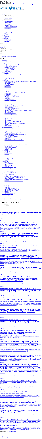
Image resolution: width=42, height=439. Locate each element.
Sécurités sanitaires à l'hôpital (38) (7, 194)
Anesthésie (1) (7, 91)
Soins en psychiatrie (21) (8, 120)
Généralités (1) (7, 77)
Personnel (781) (5, 161)
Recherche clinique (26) (8, 145)
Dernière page (13, 431)
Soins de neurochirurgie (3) (9, 111)
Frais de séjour (7, 31)
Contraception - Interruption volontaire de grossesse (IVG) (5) (14, 176)
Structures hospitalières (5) (9, 149)
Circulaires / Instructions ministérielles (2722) (9, 56)
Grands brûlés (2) (7, 98)
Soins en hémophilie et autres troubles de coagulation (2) (14, 117)
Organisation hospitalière (9, 21)
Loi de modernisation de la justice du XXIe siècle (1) (13, 139)
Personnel (6, 23)
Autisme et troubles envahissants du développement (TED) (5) (15, 92)
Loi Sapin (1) (7, 141)
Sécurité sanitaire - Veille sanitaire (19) (11, 188)
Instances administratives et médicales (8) (11, 136)
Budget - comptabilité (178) (9, 129)
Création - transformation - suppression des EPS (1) (13, 132)
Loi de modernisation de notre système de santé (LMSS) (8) (14, 140)
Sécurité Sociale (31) (8, 87)
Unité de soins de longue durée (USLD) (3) (12, 126)
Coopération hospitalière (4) (9, 131)
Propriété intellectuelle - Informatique (10, 27)
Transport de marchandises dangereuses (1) (11, 190)
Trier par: (1, 204)
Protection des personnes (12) (9, 184)
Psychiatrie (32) (5, 170)
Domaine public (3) (8, 75)
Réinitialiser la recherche (8, 18)
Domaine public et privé (8, 30)
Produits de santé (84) (8, 183)
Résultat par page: (3, 205)
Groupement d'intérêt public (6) (10, 67)
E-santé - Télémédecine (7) (9, 125)
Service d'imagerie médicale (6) (10, 109)
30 (10, 431)
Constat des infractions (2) (9, 158)
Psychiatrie (6, 34)
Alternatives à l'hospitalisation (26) (10, 90)
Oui (2, 207)
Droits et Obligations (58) (9, 165)
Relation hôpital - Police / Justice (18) (11, 146)
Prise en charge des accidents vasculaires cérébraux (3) (13, 102)
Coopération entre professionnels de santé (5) (12, 64)
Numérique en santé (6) (8, 169)
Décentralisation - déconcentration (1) (11, 133)
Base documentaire (5, 14)
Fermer (1, 10)
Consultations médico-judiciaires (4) (10, 95)
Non (5, 207)
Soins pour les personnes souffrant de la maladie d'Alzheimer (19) (15, 123)
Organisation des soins (8, 25)
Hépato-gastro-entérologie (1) (9, 99)
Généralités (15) (7, 97)
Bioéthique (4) (7, 175)
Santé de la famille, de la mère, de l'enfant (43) (12, 186)
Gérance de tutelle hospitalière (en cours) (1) (12, 197)
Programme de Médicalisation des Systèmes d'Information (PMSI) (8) (16, 144)
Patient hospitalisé (7, 24)
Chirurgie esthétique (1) (8, 94)
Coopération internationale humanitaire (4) (11, 66)
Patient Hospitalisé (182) (6, 150)
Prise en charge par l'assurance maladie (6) (11, 84)
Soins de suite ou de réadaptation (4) (10, 113)
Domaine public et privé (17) (7, 72)
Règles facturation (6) (8, 86)
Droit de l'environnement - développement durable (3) (13, 76)
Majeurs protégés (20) (8, 198)
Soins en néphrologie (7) (8, 119)
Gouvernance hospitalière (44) (9, 135)
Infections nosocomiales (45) (9, 178)
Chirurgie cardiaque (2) (8, 93)
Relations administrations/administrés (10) (11, 147)
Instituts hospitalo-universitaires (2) (10, 68)
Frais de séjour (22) (8, 83)
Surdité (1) (6, 124)
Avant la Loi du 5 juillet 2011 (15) (10, 171)
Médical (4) (6, 160)
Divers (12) (6, 164)
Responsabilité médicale (8, 22)
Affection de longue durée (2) (9, 89)
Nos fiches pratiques (8, 40)
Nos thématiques (5, 20)
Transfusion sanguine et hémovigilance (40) (12, 189)
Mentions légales (5, 436)
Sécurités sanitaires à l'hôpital (9, 32)
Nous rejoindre (4, 435)
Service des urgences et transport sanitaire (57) (12, 108)
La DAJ (3, 35)
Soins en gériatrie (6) (8, 116)
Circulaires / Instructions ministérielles (6, 46)
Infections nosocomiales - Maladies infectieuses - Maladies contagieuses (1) (17, 179)
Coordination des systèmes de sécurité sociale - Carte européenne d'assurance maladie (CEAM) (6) (20, 81)
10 (8, 431)
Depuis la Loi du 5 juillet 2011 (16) (10, 172)
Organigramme (7, 36)
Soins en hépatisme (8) (8, 118)
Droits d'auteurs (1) (8, 168)
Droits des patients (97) (8, 153)
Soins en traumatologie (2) (9, 122)
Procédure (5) (7, 192)
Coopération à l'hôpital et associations (11, 26)
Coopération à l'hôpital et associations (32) (9, 63)
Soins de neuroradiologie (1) (9, 112)
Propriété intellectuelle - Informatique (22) (9, 167)
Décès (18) (6, 152)
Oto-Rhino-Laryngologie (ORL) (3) (10, 100)
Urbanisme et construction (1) (9, 79)
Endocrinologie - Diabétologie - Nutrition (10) (12, 96)
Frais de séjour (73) (5, 80)
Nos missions (7, 37)
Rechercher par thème (8, 17)
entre (1, 51)
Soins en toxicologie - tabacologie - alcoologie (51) (13, 121)
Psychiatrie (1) (7, 185)
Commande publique (8, 28)
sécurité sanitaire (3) (8, 187)
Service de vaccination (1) (9, 107)
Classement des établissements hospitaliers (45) (12, 130)
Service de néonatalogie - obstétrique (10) (11, 106)
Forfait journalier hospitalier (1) (10, 82)
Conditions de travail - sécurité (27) (10, 163)
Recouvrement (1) (7, 85)
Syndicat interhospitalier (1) (9, 71)
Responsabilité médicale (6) (6, 191)
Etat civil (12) (7, 154)
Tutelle (6, 33)
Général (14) (7, 159)
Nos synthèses (7, 41)
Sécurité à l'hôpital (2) (8, 148)
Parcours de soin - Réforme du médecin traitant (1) (13, 101)
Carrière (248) (7, 162)
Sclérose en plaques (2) (8, 104)
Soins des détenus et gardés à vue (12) (11, 114)
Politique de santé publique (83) (10, 143)
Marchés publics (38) (8, 62)
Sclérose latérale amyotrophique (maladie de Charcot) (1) (14, 105)
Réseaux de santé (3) (8, 70)
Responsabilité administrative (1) (10, 193)
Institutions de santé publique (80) (10, 137)
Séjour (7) (6, 156)
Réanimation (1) (7, 103)
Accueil (1, 42)
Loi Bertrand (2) (7, 138)
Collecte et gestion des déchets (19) (10, 195)
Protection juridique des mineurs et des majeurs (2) (13, 199)
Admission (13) (7, 151)
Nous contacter (4, 434)
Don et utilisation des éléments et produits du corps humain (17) (15, 177)
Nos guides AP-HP (8, 39)
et (0, 52)
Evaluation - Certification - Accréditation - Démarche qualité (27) (15, 134)
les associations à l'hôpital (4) (9, 69)
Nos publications (5, 38)
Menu (22, 9)
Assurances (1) (4, 60)
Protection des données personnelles (8, 437)
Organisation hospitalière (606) (7, 127)
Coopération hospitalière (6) (9, 65)
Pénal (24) (4, 157)
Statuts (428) (7, 166)
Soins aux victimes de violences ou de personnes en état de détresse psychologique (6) (18, 110)
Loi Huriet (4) (7, 180)
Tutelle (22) (4, 196)
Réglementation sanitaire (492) (7, 173)
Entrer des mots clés (8, 15)
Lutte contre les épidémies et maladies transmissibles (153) (14, 181)
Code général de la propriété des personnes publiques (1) (14, 74)
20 (9, 431)
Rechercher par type (8, 16)
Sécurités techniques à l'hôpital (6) (10, 78)
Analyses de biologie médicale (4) (10, 174)
